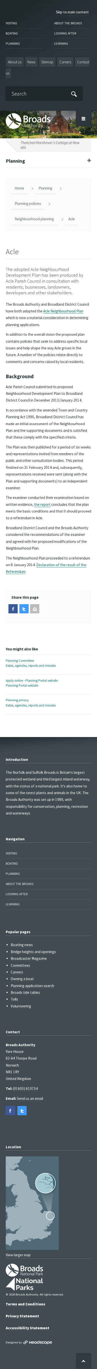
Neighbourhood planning (34, 219)
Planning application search (32, 985)
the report (42, 504)
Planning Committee (31, 663)
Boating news (22, 944)
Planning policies (28, 203)
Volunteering (21, 1006)
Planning (13, 43)
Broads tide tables (25, 992)
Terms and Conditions (25, 1304)
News (31, 62)
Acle (71, 219)
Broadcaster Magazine (29, 958)
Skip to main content (72, 12)
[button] (13, 608)
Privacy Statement (22, 1316)
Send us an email (30, 1098)
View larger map (18, 1255)
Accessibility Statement (27, 1328)
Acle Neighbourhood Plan (63, 311)
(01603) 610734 (25, 1088)
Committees (20, 965)
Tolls (14, 999)
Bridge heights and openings (33, 951)
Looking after (65, 33)
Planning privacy (31, 702)
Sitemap (47, 62)
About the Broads (68, 23)
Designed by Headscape (37, 1342)
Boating (12, 33)
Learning (61, 43)
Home (19, 188)
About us (14, 62)
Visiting (11, 23)
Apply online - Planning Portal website (32, 683)
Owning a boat (22, 978)
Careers (65, 62)
